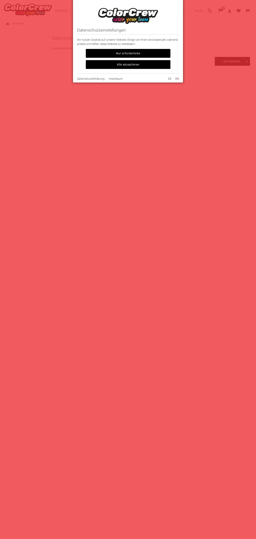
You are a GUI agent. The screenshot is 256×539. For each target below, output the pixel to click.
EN (177, 78)
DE (169, 78)
